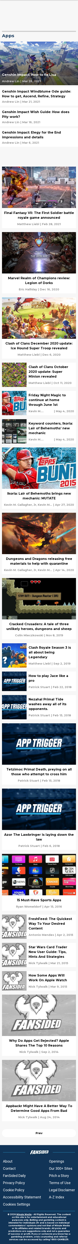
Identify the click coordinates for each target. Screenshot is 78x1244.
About (7, 1161)
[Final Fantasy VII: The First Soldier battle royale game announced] (39, 197)
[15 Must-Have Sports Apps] (39, 882)
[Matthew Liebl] (28, 224)
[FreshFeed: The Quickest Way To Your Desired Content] (39, 927)
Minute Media (24, 1214)
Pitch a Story (59, 1176)
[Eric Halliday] (28, 289)
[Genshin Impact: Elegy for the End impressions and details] (39, 137)
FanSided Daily (14, 1176)
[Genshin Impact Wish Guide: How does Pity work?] (39, 117)
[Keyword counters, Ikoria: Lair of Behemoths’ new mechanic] (39, 431)
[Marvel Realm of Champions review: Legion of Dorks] (39, 262)
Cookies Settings (16, 1204)
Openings (56, 1161)
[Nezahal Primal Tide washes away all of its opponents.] (39, 707)
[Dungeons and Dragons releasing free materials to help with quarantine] (39, 543)
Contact (9, 1168)
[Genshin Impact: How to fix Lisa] (39, 63)
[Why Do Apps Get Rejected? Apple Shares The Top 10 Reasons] (39, 1025)
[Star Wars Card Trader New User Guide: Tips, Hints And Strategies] (39, 955)
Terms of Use (60, 1183)
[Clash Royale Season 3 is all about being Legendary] (39, 655)
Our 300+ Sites (60, 1168)
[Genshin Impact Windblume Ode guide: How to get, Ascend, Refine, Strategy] (39, 96)
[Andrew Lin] (10, 81)
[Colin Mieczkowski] (29, 635)
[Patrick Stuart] (39, 687)
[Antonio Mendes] (41, 935)
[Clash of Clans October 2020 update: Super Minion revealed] (39, 375)
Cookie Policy (13, 1190)
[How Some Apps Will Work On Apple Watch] (39, 981)
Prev (39, 1133)
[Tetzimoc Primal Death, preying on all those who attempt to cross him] (39, 754)
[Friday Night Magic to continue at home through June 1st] (39, 403)
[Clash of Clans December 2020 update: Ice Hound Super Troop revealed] (39, 328)
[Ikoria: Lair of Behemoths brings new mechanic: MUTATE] (39, 478)
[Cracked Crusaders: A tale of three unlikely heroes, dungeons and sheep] (39, 608)
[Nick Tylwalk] (38, 963)
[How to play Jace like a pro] (39, 681)
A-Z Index (56, 1197)
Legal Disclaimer (62, 1190)
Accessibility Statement (22, 1197)
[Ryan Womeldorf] (28, 907)
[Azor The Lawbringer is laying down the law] (39, 819)
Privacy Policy (14, 1183)
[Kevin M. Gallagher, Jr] (41, 411)
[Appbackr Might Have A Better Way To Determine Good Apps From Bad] (39, 1090)
